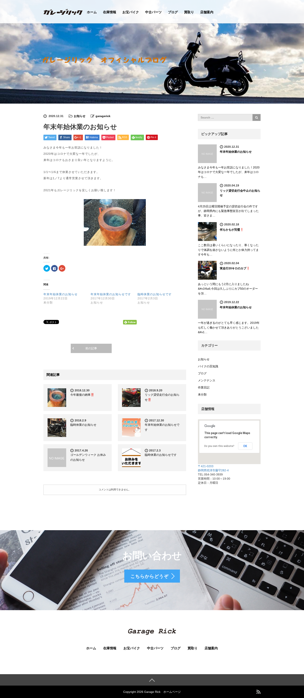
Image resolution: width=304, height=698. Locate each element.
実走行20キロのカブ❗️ (235, 268)
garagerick (103, 116)
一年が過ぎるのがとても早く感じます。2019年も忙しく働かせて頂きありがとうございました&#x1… (229, 327)
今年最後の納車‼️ (82, 394)
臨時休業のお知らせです (155, 294)
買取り (189, 12)
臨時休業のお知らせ (83, 424)
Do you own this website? (219, 446)
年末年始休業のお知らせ (60, 294)
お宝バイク (130, 12)
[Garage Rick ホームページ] (63, 11)
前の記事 (91, 348)
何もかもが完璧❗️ (232, 229)
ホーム (92, 12)
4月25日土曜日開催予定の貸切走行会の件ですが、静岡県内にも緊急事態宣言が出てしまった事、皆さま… (228, 211)
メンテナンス (206, 380)
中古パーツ (153, 12)
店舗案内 (206, 12)
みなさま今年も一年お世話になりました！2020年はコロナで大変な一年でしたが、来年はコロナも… (229, 172)
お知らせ (79, 116)
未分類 (202, 394)
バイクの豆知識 (208, 366)
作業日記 (203, 387)
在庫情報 (109, 12)
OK (245, 446)
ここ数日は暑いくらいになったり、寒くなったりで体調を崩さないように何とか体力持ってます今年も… (228, 249)
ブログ (173, 12)
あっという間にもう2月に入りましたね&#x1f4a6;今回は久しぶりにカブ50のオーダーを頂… (228, 288)
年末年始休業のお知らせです (111, 294)
